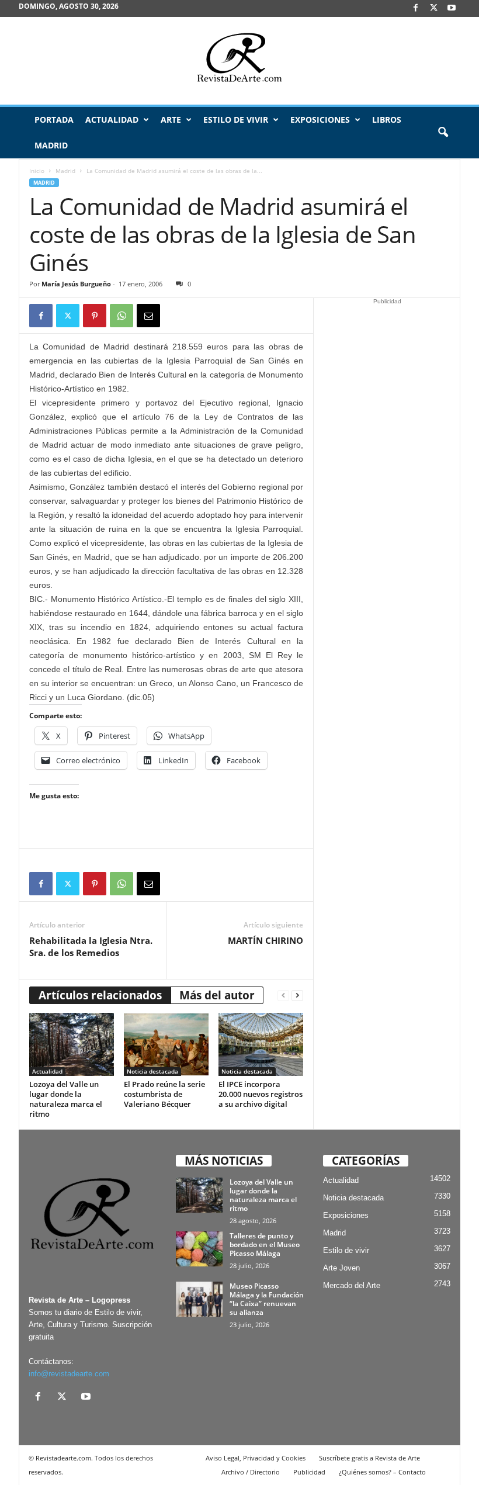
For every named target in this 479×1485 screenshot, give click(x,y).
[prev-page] (283, 995)
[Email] (148, 315)
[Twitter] (67, 315)
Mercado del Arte (351, 1285)
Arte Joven (341, 1268)
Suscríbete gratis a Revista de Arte (369, 1457)
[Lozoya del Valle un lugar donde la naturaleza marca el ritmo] (71, 1044)
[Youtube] (452, 8)
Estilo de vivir (235, 119)
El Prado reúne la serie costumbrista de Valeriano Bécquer (164, 1094)
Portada (54, 119)
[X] (433, 8)
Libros (386, 119)
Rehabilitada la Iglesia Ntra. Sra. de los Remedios (90, 946)
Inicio (36, 171)
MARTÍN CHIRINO (265, 940)
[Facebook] (415, 8)
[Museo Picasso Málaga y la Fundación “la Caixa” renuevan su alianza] (199, 1299)
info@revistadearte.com (69, 1373)
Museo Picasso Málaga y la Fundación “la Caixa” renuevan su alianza (267, 1299)
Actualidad (111, 119)
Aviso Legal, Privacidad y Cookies (256, 1457)
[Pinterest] (94, 315)
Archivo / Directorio (250, 1471)
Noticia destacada (152, 1071)
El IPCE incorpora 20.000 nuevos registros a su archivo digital (260, 1094)
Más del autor (217, 995)
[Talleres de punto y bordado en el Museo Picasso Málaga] (199, 1248)
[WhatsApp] (121, 315)
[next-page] (297, 995)
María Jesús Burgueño (76, 283)
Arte (171, 119)
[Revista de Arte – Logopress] (239, 61)
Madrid (51, 145)
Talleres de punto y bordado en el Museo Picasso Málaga (265, 1244)
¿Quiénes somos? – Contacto (382, 1471)
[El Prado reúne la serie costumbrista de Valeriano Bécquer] (166, 1044)
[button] (443, 133)
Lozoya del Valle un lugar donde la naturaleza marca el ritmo (65, 1099)
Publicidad (309, 1471)
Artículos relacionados (100, 995)
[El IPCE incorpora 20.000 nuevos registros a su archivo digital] (260, 1044)
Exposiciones (320, 119)
